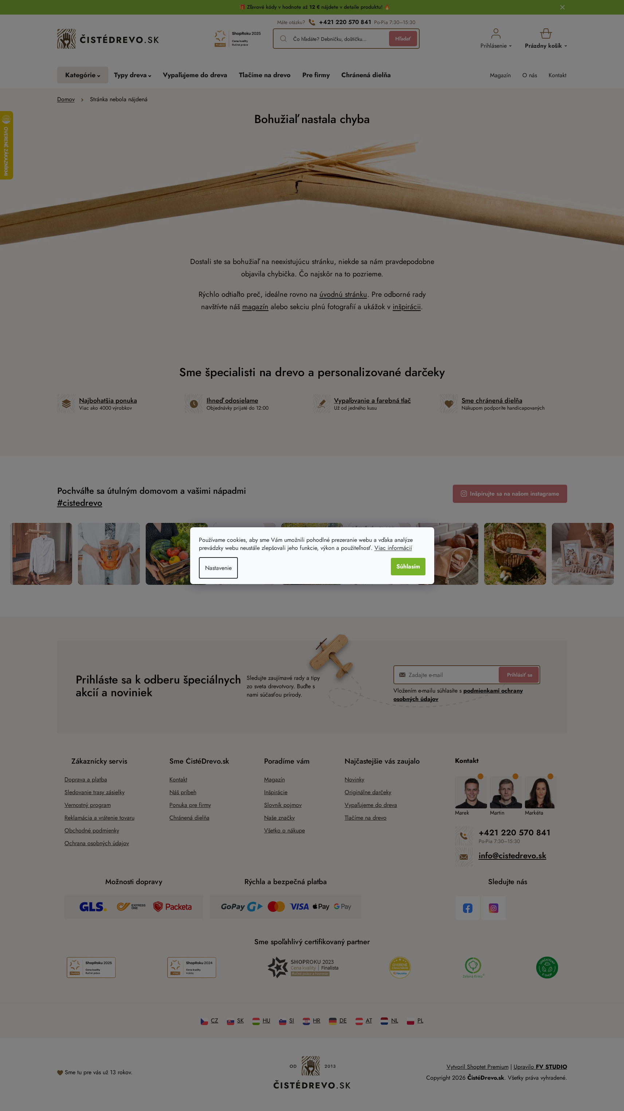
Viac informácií (393, 548)
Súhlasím (408, 566)
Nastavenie (218, 568)
